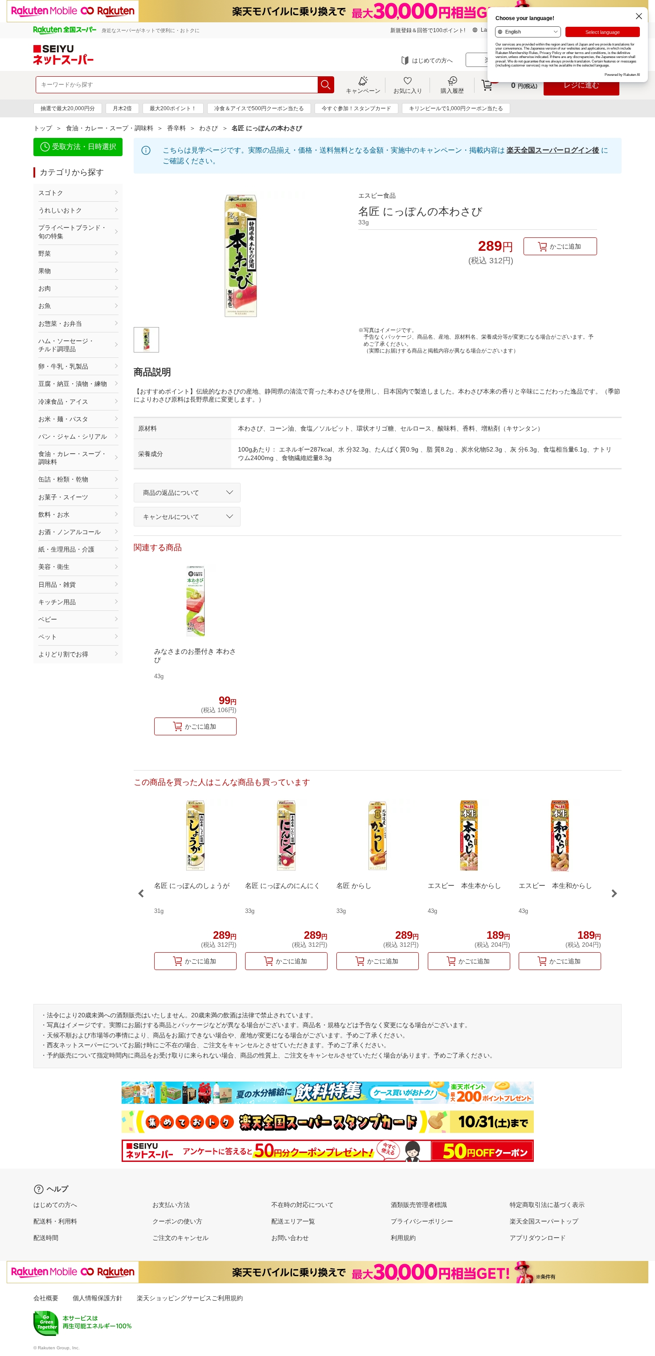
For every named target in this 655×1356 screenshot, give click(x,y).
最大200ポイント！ (173, 108)
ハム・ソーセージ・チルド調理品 (66, 344)
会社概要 (45, 1298)
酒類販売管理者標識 (419, 1204)
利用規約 (403, 1237)
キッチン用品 (57, 601)
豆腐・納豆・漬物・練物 (72, 383)
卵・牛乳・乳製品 (63, 366)
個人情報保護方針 (98, 1298)
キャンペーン (363, 90)
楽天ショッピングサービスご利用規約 (190, 1298)
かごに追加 (565, 246)
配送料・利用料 (55, 1221)
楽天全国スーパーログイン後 (553, 150)
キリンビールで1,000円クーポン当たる (456, 108)
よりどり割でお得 (63, 654)
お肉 (44, 288)
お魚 (44, 305)
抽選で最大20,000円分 (68, 108)
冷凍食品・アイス (63, 401)
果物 (44, 270)
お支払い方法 (171, 1204)
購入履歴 (452, 90)
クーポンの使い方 (177, 1221)
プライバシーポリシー (422, 1221)
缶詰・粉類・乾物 (63, 479)
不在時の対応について (302, 1204)
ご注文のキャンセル (180, 1237)
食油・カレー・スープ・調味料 (109, 128)
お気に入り (407, 90)
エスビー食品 (377, 195)
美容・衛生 (54, 566)
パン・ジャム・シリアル (72, 436)
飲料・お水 (54, 514)
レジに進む (581, 85)
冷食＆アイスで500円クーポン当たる (259, 108)
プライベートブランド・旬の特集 (72, 231)
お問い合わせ (290, 1237)
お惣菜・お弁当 (60, 323)
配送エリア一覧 (293, 1221)
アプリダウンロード (538, 1237)
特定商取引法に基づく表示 (547, 1204)
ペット (47, 636)
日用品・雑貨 (57, 584)
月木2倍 (122, 108)
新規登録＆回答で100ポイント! (427, 30)
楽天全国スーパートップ (544, 1221)
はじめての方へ (432, 60)
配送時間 (45, 1237)
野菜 (44, 253)
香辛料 (176, 128)
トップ (42, 128)
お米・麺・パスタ (63, 419)
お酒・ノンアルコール (69, 531)
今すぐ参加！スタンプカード (356, 108)
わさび (208, 128)
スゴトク (50, 192)
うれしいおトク (60, 210)
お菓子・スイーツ (63, 497)
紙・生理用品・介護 (66, 549)
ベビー (47, 619)
